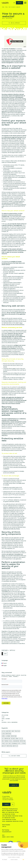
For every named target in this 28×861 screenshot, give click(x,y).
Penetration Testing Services (10, 808)
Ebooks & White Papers (8, 837)
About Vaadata (6, 824)
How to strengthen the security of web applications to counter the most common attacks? (13, 111)
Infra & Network (6, 718)
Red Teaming (5, 830)
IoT (2, 720)
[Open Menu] (25, 3)
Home (3, 7)
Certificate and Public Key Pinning (11, 528)
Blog (6, 7)
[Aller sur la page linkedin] (12, 804)
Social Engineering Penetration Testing (12, 821)
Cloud (3, 717)
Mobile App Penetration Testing (10, 812)
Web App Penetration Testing (9, 810)
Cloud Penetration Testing (9, 819)
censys (10, 219)
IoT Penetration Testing (8, 817)
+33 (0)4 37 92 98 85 (7, 799)
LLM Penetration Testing (8, 814)
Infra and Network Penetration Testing (12, 816)
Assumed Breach (6, 831)
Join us (4, 826)
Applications (9, 18)
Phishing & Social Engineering (9, 722)
